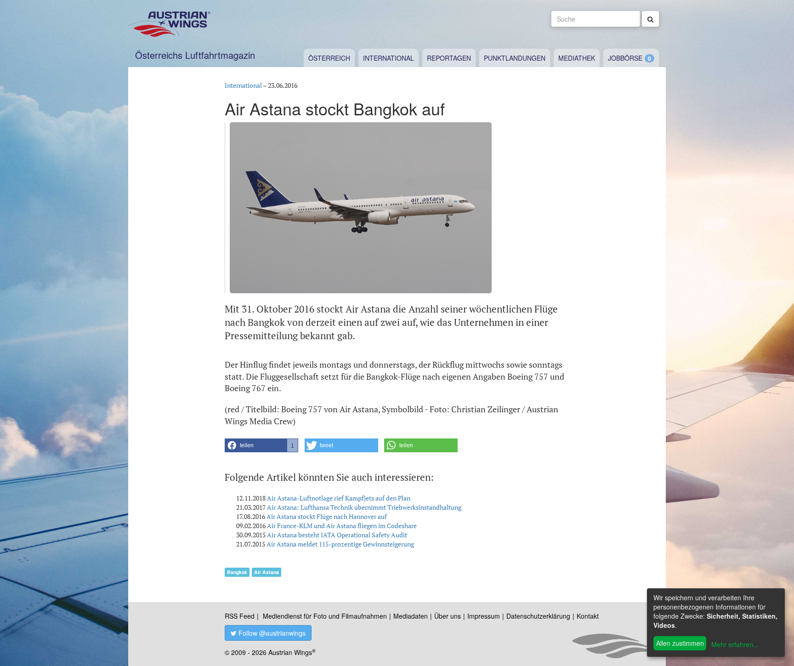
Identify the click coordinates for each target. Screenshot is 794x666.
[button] (261, 445)
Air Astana (266, 572)
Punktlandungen (514, 58)
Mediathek (576, 58)
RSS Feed (240, 615)
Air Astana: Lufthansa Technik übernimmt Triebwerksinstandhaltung (364, 507)
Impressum (483, 615)
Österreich (329, 58)
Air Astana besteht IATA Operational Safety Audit (337, 534)
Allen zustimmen (680, 643)
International (388, 58)
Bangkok (237, 572)
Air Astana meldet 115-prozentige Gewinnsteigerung (340, 544)
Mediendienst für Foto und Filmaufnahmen (325, 615)
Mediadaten (410, 615)
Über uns (447, 615)
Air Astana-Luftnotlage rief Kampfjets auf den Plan (338, 498)
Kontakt (588, 615)
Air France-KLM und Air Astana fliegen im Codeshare (342, 525)
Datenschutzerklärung (538, 615)
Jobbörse (625, 58)
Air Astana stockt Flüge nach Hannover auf (327, 516)
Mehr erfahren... (735, 644)
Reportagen (449, 58)
